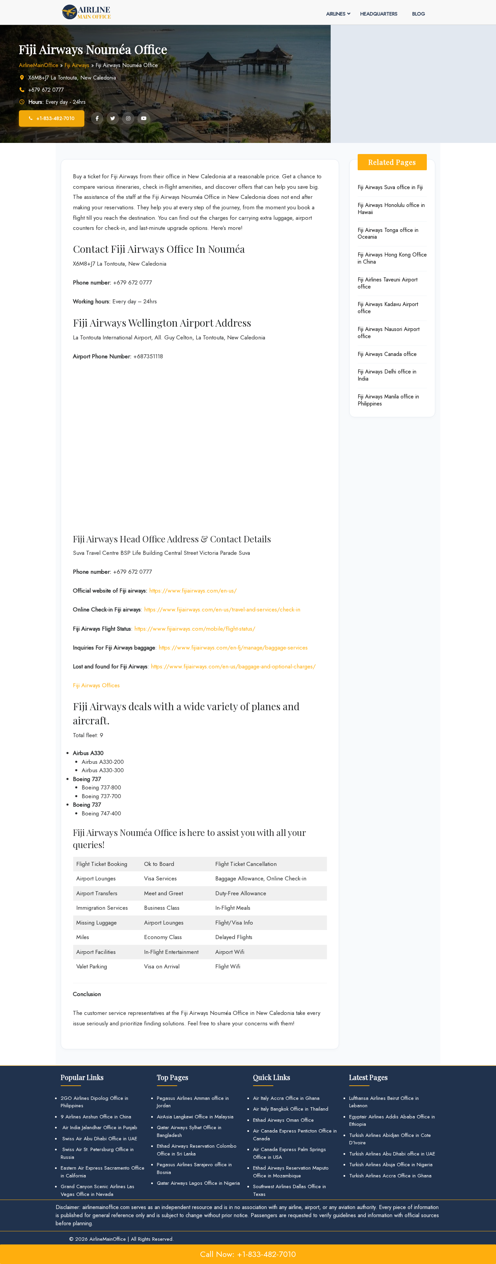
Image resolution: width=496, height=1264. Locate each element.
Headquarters (378, 14)
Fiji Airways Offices (96, 685)
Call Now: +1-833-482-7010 (248, 1254)
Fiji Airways (76, 65)
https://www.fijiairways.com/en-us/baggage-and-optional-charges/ (233, 666)
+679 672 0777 (46, 90)
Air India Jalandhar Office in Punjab (99, 1127)
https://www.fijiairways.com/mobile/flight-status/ (194, 629)
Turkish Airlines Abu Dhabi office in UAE (392, 1153)
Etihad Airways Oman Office (283, 1120)
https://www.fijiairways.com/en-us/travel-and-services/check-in (222, 609)
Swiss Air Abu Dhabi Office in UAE (99, 1138)
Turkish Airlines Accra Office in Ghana (390, 1175)
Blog (418, 14)
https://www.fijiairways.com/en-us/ (193, 590)
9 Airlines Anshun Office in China (96, 1116)
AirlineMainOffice (38, 65)
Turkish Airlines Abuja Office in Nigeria (391, 1164)
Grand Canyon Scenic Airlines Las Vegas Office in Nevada (97, 1190)
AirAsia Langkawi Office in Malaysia (195, 1116)
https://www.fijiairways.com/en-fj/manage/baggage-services (233, 647)
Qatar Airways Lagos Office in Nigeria (198, 1183)
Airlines (336, 14)
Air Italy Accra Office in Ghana (286, 1098)
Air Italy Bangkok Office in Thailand (290, 1109)
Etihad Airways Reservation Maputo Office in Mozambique (291, 1171)
